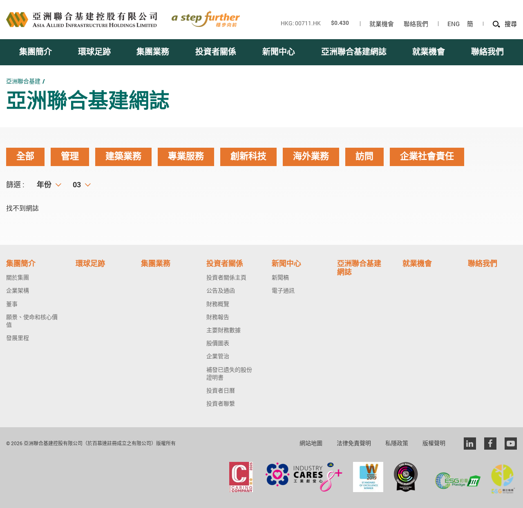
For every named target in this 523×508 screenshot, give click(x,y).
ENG (453, 24)
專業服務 (186, 156)
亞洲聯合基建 (23, 81)
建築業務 (123, 156)
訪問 (364, 156)
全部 (25, 156)
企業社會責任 (427, 156)
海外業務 (311, 156)
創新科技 (248, 156)
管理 (70, 156)
